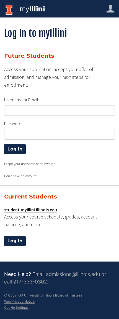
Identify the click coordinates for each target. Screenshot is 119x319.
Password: (13, 123)
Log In (14, 240)
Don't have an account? (21, 176)
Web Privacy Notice (19, 301)
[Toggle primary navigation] (110, 8)
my (32, 8)
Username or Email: (21, 99)
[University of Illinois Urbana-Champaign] (10, 9)
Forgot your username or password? (29, 163)
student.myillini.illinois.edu (30, 209)
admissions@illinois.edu (73, 274)
